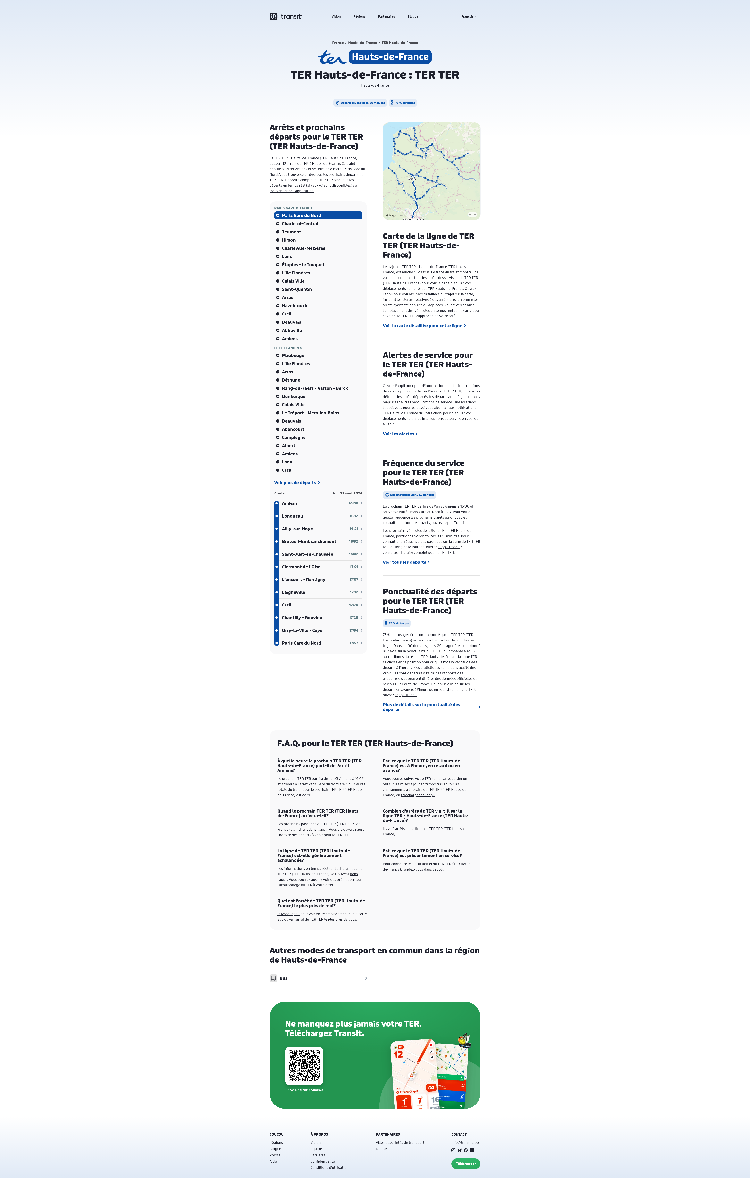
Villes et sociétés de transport (400, 1142)
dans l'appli (318, 829)
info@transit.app (465, 1142)
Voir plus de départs (295, 482)
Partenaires (386, 16)
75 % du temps (405, 103)
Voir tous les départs (404, 562)
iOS (306, 1090)
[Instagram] (453, 1150)
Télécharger (466, 1163)
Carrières (318, 1155)
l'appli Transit (455, 522)
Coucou (277, 1134)
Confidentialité (323, 1161)
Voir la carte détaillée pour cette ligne (422, 325)
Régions (359, 16)
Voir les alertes (398, 433)
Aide (273, 1161)
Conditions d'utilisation (330, 1167)
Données (383, 1149)
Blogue (413, 16)
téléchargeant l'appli (418, 795)
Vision (336, 16)
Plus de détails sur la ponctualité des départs (421, 707)
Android (317, 1090)
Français (467, 16)
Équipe (316, 1149)
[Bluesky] (460, 1150)
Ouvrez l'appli (394, 385)
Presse (275, 1155)
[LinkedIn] (472, 1150)
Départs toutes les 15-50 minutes (363, 103)
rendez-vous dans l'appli (423, 869)
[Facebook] (466, 1150)
